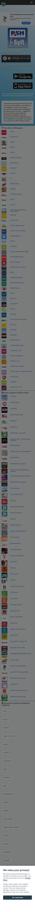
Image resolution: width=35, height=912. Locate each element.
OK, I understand (17, 897)
